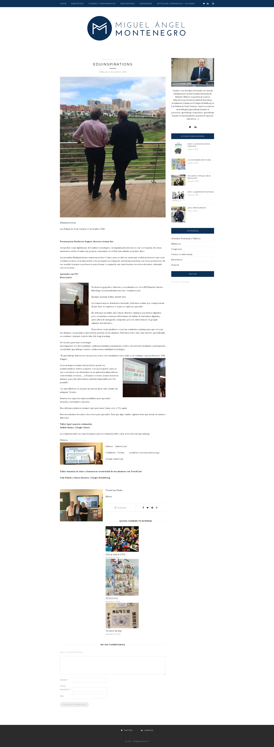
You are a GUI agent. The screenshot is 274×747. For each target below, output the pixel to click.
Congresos (146, 4)
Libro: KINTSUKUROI (197, 208)
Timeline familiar (114, 631)
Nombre (64, 680)
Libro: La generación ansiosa (201, 192)
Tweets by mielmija (180, 281)
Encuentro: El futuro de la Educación (199, 177)
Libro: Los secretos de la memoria (199, 145)
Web (62, 696)
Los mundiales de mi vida (199, 160)
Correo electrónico (65, 688)
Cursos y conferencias (102, 4)
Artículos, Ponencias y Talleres (176, 4)
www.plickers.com (77, 440)
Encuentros (128, 4)
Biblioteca (77, 4)
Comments (120, 507)
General (119, 59)
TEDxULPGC (112, 598)
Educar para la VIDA (115, 554)
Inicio (63, 4)
